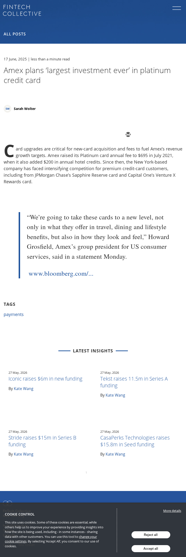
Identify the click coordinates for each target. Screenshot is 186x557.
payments (14, 314)
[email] (127, 135)
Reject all (151, 535)
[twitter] (142, 135)
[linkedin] (156, 135)
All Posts (15, 34)
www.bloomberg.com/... (61, 273)
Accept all (150, 548)
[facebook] (171, 135)
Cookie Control (20, 514)
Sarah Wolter (25, 108)
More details (172, 510)
